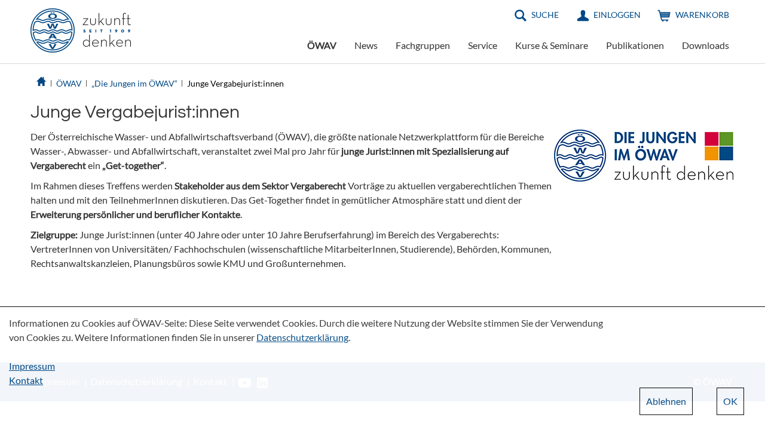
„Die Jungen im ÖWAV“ (134, 83)
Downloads (705, 45)
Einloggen (617, 15)
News (366, 45)
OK (730, 401)
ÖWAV (321, 45)
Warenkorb (702, 15)
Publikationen (635, 45)
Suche (545, 15)
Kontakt (26, 380)
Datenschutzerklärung (302, 337)
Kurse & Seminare (551, 45)
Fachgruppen (423, 45)
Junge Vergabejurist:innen (235, 83)
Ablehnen (666, 401)
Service (482, 45)
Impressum (32, 365)
